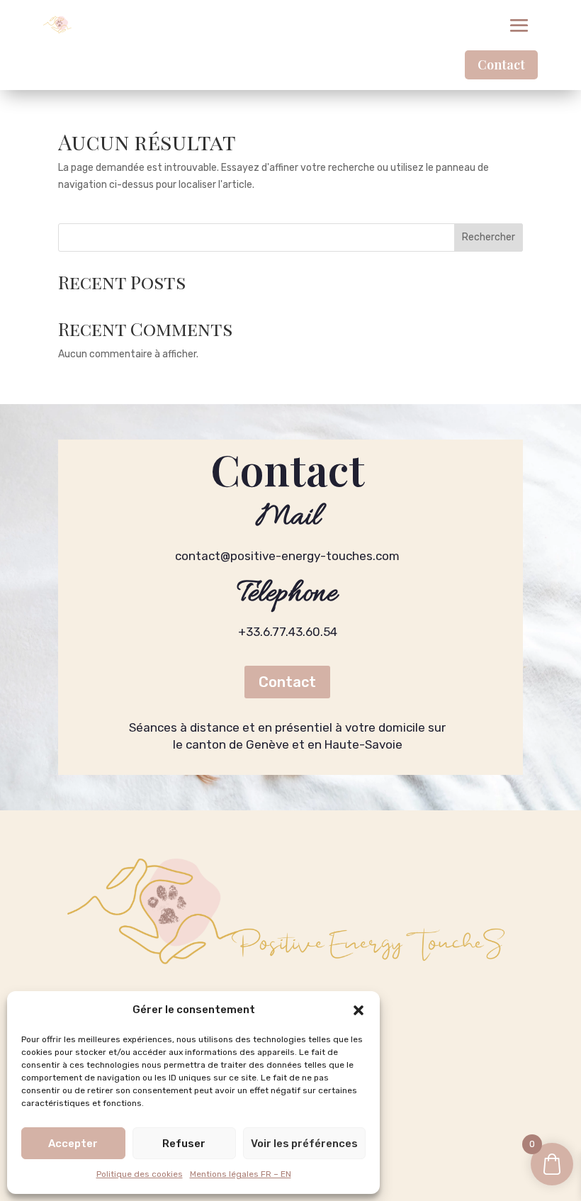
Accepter (73, 1143)
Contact (501, 64)
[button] (358, 1010)
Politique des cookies (139, 1174)
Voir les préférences (304, 1143)
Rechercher (488, 237)
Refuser (183, 1143)
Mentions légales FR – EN (240, 1174)
